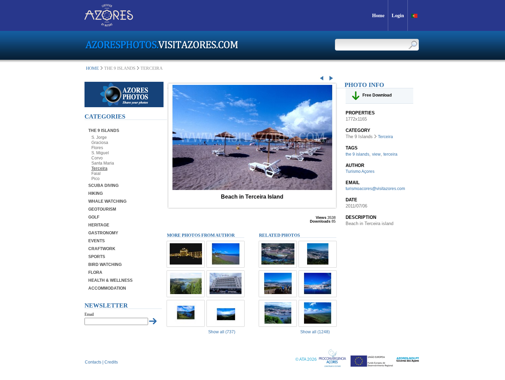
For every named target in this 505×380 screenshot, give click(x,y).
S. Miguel (100, 153)
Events (96, 240)
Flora (95, 272)
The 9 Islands (103, 130)
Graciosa (99, 143)
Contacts (93, 362)
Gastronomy (103, 233)
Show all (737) (221, 331)
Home (92, 68)
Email (89, 314)
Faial (96, 173)
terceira (390, 154)
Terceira (99, 168)
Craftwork (101, 248)
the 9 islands (357, 154)
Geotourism (102, 209)
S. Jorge (99, 137)
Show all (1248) (315, 331)
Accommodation (107, 288)
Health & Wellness (110, 280)
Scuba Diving (103, 185)
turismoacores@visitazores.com (375, 188)
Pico (95, 179)
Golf (93, 217)
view (376, 154)
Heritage (98, 225)
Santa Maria (102, 163)
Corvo (97, 158)
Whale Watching (107, 201)
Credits (111, 362)
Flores (97, 148)
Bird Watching (105, 264)
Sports (96, 256)
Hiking (95, 193)
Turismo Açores (360, 171)
